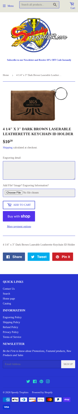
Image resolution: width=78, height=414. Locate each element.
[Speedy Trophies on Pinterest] (41, 382)
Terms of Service (12, 337)
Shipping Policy (11, 322)
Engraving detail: (12, 157)
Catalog (7, 303)
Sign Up (68, 364)
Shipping (7, 147)
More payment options (19, 226)
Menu (11, 6)
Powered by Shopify (42, 392)
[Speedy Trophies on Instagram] (48, 382)
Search (6, 293)
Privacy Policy (11, 332)
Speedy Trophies (19, 392)
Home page (9, 298)
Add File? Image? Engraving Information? (26, 185)
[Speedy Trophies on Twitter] (28, 382)
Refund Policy (10, 327)
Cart (73, 8)
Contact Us (9, 288)
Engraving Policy (12, 317)
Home (6, 75)
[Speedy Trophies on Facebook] (35, 382)
